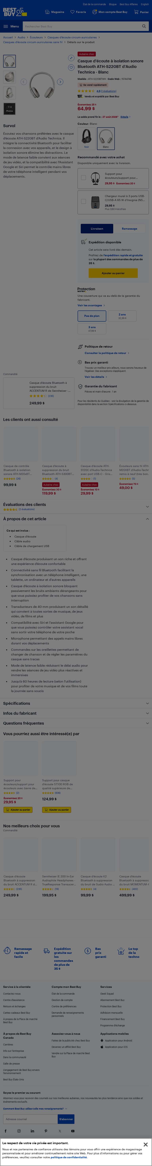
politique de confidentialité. (69, 1157)
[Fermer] (145, 1144)
